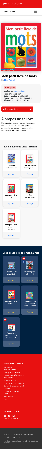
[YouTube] (14, 415)
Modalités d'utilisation (12, 437)
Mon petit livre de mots (11, 302)
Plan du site (8, 434)
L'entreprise (8, 367)
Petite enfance (19, 91)
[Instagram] (5, 415)
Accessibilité (8, 378)
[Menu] (36, 4)
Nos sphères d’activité (12, 372)
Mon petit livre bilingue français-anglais (11, 226)
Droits (6, 394)
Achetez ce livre (10, 109)
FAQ (5, 399)
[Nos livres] (35, 11)
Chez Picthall (9, 80)
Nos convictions (10, 370)
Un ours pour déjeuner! (29, 273)
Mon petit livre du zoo (11, 196)
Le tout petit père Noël (11, 273)
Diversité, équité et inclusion (14, 375)
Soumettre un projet (11, 391)
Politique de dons (10, 380)
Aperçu (11, 174)
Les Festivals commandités (14, 383)
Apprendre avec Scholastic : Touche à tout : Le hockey (11, 335)
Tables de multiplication (11, 166)
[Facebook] (9, 415)
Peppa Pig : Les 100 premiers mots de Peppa (30, 303)
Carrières (7, 389)
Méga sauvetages (30, 196)
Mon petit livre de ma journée (30, 166)
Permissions (8, 396)
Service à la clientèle (11, 419)
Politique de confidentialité (23, 434)
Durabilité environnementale (14, 386)
